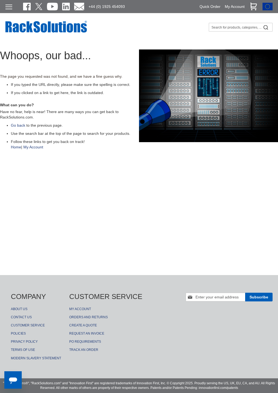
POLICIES (18, 333)
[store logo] (46, 32)
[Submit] (266, 27)
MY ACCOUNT (80, 309)
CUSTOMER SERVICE (28, 325)
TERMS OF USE (23, 350)
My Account (33, 147)
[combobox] (241, 27)
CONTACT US (21, 317)
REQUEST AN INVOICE (86, 333)
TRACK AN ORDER (83, 350)
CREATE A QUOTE (83, 325)
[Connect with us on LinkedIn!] (66, 6)
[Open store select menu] (268, 9)
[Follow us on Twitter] (39, 6)
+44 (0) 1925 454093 (107, 6)
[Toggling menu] (8, 7)
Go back (18, 125)
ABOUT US (19, 309)
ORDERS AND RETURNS (88, 317)
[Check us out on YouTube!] (52, 6)
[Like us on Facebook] (27, 6)
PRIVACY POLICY (24, 342)
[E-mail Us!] (79, 6)
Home (16, 147)
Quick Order (210, 6)
